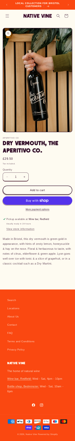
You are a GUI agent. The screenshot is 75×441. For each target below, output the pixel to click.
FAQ (10, 332)
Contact (12, 324)
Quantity (7, 169)
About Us (13, 316)
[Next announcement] (68, 5)
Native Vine (31, 434)
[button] (7, 16)
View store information (20, 228)
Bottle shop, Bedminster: (23, 386)
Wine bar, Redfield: (19, 378)
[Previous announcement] (7, 5)
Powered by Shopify (48, 434)
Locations (13, 308)
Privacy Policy (16, 349)
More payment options (38, 209)
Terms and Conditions (21, 341)
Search (11, 300)
